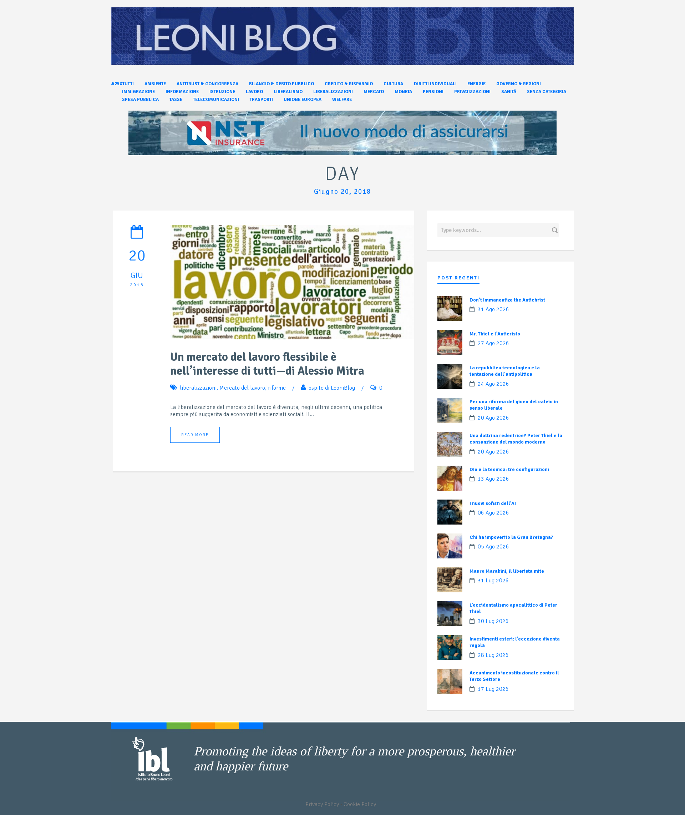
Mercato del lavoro (242, 387)
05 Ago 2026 (493, 546)
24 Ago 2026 (493, 384)
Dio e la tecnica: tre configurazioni (509, 469)
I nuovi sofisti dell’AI (493, 503)
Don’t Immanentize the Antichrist (507, 300)
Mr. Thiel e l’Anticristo (495, 334)
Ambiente (155, 84)
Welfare (342, 99)
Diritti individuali (435, 84)
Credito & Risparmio (349, 84)
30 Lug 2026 (493, 621)
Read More (195, 434)
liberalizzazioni (198, 387)
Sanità (508, 92)
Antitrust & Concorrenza (207, 84)
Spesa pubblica (140, 99)
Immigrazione (138, 92)
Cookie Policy (360, 804)
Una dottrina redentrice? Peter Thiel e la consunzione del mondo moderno (516, 438)
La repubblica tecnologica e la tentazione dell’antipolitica (505, 371)
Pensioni (433, 92)
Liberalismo (288, 92)
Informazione (182, 92)
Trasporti (261, 99)
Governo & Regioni (518, 84)
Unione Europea (302, 99)
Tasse (175, 99)
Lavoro (254, 92)
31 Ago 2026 (493, 309)
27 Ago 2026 (493, 343)
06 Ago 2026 (493, 512)
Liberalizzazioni (333, 92)
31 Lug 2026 (493, 580)
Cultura (393, 84)
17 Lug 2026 (493, 689)
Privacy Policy (322, 804)
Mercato (374, 92)
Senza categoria (546, 92)
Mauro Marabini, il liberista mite (507, 571)
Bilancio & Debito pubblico (281, 84)
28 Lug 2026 (493, 655)
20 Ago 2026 (493, 417)
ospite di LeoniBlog (332, 387)
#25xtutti (122, 84)
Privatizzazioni (472, 92)
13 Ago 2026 (493, 478)
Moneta (403, 92)
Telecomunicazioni (216, 99)
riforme (277, 387)
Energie (476, 84)
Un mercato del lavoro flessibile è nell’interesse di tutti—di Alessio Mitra (267, 364)
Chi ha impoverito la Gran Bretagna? (511, 537)
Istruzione (222, 92)
